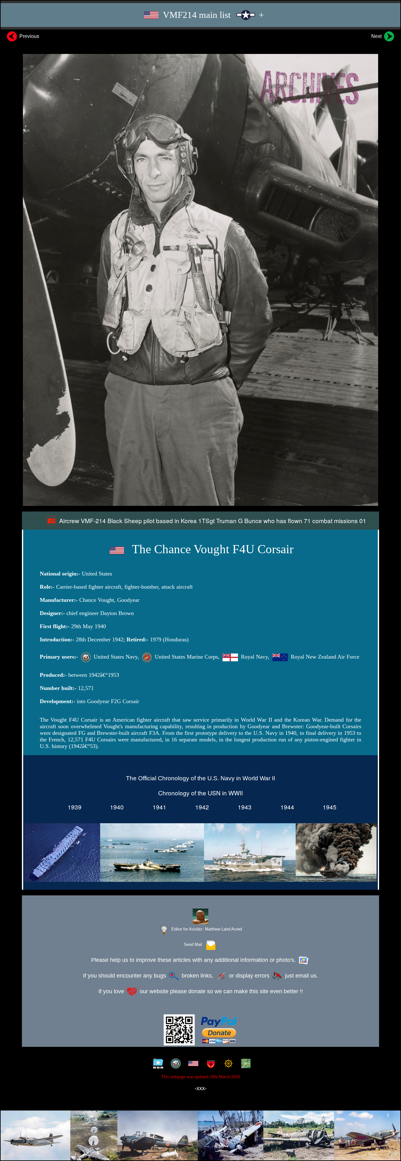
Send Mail (194, 944)
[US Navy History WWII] (174, 1064)
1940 (115, 807)
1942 (200, 807)
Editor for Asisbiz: (206, 929)
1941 (157, 807)
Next (377, 36)
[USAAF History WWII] (192, 1064)
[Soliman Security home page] (209, 1064)
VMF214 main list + (212, 15)
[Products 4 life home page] (245, 1064)
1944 (285, 807)
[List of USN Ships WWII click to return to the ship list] (200, 853)
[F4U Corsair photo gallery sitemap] (157, 1064)
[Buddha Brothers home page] (227, 1064)
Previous (28, 36)
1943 (243, 807)
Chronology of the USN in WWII (200, 793)
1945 (328, 807)
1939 (73, 807)
